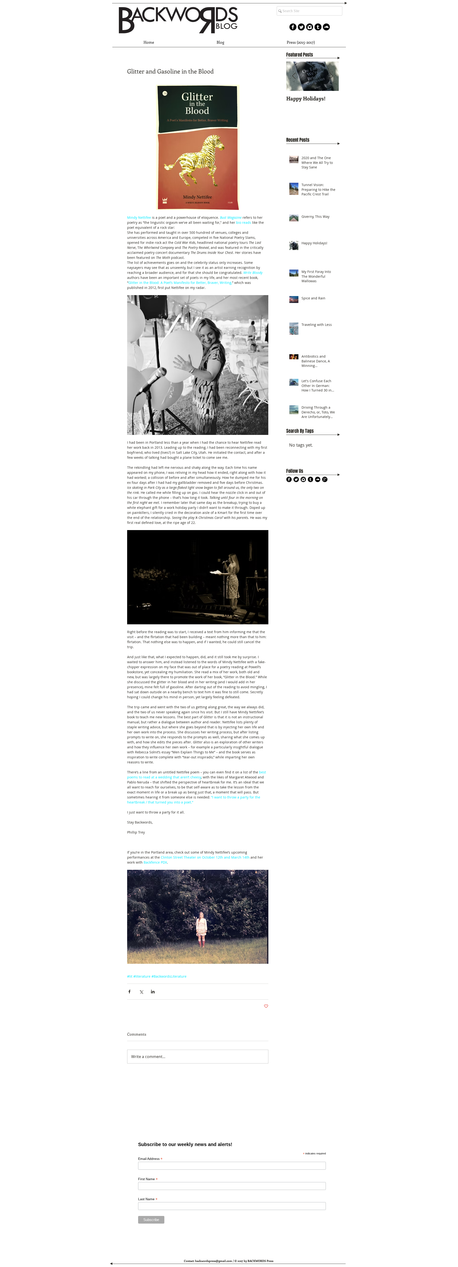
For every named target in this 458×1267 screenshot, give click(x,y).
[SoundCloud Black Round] (326, 27)
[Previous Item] (294, 76)
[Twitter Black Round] (296, 479)
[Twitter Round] (301, 27)
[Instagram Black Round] (309, 27)
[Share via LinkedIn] (153, 991)
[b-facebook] (293, 27)
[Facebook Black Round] (289, 479)
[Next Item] (331, 76)
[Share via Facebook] (129, 991)
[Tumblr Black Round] (318, 27)
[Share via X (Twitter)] (141, 991)
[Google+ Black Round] (325, 479)
